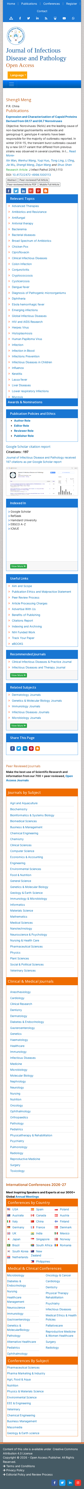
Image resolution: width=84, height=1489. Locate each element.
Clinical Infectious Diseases (29, 258)
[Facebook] (54, 1483)
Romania (65, 1245)
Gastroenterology (18, 1319)
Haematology (19, 1039)
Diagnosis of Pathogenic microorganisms (39, 292)
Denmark (65, 1227)
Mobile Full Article (49, 184)
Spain (39, 1209)
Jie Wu (10, 164)
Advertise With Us (24, 609)
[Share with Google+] (30, 190)
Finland (64, 1221)
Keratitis (17, 373)
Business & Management (26, 827)
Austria (64, 1215)
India (38, 1233)
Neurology (17, 1087)
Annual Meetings (27, 1196)
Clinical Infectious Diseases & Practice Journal (41, 661)
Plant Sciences (19, 958)
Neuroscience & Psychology (28, 934)
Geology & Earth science (23, 1433)
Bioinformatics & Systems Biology (32, 815)
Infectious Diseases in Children (32, 362)
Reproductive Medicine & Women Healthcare (61, 1333)
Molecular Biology (21, 1075)
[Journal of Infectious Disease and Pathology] (16, 35)
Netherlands (20, 1257)
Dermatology (18, 1016)
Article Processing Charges (29, 603)
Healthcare (17, 1045)
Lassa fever (19, 379)
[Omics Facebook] (20, 18)
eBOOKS (17, 643)
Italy (15, 1221)
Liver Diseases (21, 385)
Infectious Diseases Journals (30, 712)
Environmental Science (22, 1397)
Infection (17, 344)
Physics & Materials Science (25, 1391)
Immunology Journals (26, 706)
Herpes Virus (20, 327)
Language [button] (17, 75)
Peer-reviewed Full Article (34, 179)
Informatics (17, 904)
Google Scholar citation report (28, 446)
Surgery (15, 1165)
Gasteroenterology (22, 1028)
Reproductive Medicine (25, 1159)
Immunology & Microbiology (28, 898)
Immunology (18, 1051)
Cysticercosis (21, 281)
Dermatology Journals (26, 694)
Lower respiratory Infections (30, 391)
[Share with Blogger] (37, 748)
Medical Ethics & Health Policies (61, 1317)
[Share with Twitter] (18, 748)
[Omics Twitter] (28, 18)
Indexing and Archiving (27, 626)
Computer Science (22, 851)
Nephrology (18, 1081)
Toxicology (17, 1170)
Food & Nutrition (20, 875)
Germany (18, 1227)
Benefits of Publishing (26, 614)
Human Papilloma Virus (27, 339)
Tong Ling (57, 160)
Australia (18, 1215)
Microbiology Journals (26, 717)
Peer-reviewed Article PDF (22, 184)
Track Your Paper (23, 638)
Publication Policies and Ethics (32, 413)
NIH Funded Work (23, 632)
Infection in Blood (23, 350)
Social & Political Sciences (27, 964)
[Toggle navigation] (11, 84)
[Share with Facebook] (12, 748)
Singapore (42, 1239)
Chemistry (17, 839)
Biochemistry (18, 809)
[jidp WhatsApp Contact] (73, 18)
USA (15, 1209)
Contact (42, 11)
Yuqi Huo (43, 160)
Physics (15, 952)
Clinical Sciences (21, 845)
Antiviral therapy (22, 223)
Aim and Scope (22, 586)
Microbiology (18, 1069)
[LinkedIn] (70, 1483)
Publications (29, 3)
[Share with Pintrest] (31, 748)
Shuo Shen (64, 164)
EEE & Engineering (19, 1403)
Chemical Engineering (24, 833)
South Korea (20, 1251)
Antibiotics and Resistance (29, 211)
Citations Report (22, 620)
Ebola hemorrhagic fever (28, 304)
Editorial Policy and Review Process (29, 1474)
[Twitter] (62, 1483)
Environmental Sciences (25, 869)
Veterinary (13, 1409)
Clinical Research (21, 1003)
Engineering (17, 863)
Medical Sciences (21, 922)
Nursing (15, 1093)
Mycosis (17, 397)
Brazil (15, 1245)
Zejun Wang (43, 164)
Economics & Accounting (26, 857)
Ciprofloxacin (20, 252)
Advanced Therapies (25, 206)
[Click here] (11, 18)
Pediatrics (16, 1129)
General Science (20, 880)
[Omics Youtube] (64, 18)
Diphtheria (18, 298)
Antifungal (18, 217)
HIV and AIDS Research (27, 321)
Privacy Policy (14, 1470)
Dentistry (16, 1010)
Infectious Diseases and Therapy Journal (38, 667)
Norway (64, 1239)
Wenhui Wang (27, 160)
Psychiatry (17, 1141)
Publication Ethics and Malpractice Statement (41, 591)
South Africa (43, 1245)
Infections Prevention (25, 356)
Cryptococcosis (22, 275)
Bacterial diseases (24, 234)
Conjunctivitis (20, 269)
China (39, 1221)
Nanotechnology (21, 928)
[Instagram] (78, 1483)
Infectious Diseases (23, 1057)
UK (14, 1233)
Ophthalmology (20, 1111)
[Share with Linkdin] (25, 748)
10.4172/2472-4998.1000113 (32, 174)
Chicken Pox (20, 246)
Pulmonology (18, 1147)
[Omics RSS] (46, 18)
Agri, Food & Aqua (19, 1379)
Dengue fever (20, 287)
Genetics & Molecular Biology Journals (37, 700)
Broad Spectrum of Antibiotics (31, 240)
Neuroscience (16, 1307)
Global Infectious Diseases (29, 316)
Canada (40, 1215)
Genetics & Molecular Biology (29, 887)
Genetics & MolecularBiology (18, 1327)
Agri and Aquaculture (24, 803)
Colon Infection (22, 264)
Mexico (64, 1233)
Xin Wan (11, 160)
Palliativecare (54, 1325)
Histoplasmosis (22, 333)
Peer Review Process (25, 597)
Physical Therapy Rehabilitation (57, 1295)
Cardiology (17, 998)
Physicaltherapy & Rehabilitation (31, 1135)
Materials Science (21, 910)
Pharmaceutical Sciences (26, 946)
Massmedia (14, 1427)
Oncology (16, 1105)
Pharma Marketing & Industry (26, 1373)
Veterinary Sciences (23, 970)
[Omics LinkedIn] (37, 18)
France (40, 1227)
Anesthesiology (20, 992)
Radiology (16, 1153)
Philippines (42, 1261)
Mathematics (18, 916)
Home (11, 3)
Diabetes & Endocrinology (27, 1021)
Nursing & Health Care (24, 940)
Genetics (16, 1033)
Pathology (17, 1123)
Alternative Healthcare (21, 1341)
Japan (16, 1239)
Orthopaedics (19, 1117)
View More (17, 566)
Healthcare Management (15, 1299)
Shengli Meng (25, 164)
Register (71, 3)
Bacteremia (19, 229)
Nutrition (15, 1099)
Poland (64, 1209)
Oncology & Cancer (58, 1275)
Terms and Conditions (20, 1466)
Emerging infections (25, 310)
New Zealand (36, 1253)
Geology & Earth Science (26, 892)
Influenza (18, 367)
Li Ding (69, 160)
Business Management (22, 1421)
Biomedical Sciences (23, 821)
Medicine (16, 1063)
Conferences (51, 3)
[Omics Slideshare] (55, 18)
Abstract (11, 179)
